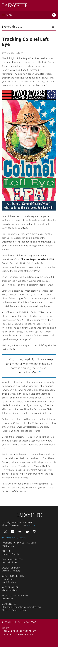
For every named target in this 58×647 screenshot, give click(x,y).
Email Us (31, 525)
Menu (9, 15)
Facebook (12, 531)
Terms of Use (11, 631)
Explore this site (12, 26)
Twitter (5, 531)
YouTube (27, 531)
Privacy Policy (28, 631)
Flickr (20, 531)
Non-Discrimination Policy (18, 634)
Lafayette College (29, 515)
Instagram (34, 531)
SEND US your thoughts (14, 537)
